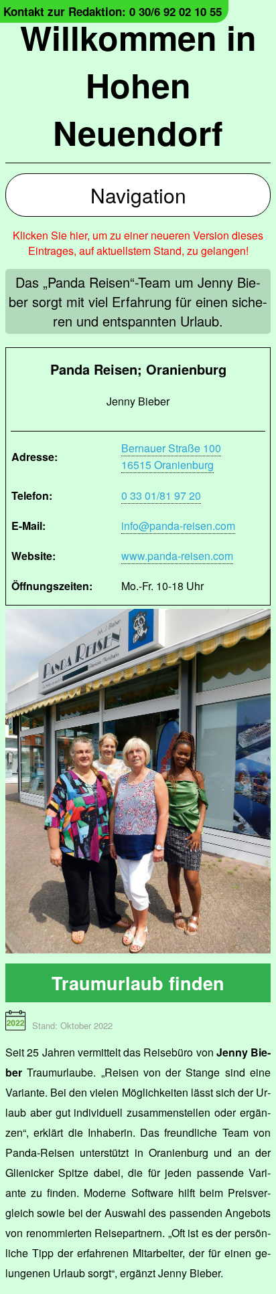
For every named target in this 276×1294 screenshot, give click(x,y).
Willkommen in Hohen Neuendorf (138, 84)
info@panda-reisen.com (178, 525)
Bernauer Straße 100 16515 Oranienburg (171, 456)
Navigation (138, 195)
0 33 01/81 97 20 (161, 495)
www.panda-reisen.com (177, 555)
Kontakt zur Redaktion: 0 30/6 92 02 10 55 (112, 11)
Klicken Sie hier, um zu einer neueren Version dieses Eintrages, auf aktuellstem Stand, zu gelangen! (138, 242)
